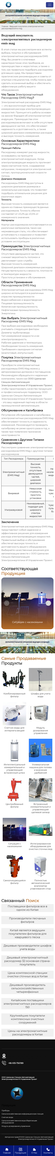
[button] (48, 603)
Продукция (20, 1151)
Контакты (48, 1151)
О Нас (34, 1151)
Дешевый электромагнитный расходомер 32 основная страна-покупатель (27, 961)
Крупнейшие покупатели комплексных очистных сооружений (27, 1019)
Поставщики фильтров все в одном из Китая (27, 908)
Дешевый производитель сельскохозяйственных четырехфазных (27, 988)
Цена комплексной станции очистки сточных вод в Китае (27, 974)
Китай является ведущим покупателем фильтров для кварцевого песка (27, 934)
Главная (5, 26)
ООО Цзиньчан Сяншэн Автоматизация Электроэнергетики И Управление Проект (26, 382)
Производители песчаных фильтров (27, 920)
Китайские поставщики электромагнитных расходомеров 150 (27, 1004)
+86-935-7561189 (15, 1063)
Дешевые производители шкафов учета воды (27, 947)
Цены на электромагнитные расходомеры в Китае (27, 1032)
